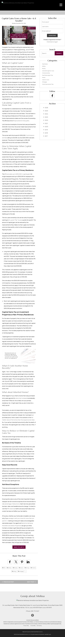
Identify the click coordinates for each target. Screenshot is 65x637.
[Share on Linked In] (28, 562)
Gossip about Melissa (32, 596)
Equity (21, 567)
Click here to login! (52, 42)
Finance (34, 567)
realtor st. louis (45, 79)
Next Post (31, 582)
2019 (46, 130)
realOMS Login (48, 634)
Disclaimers (41, 634)
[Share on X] (16, 562)
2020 (46, 127)
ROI (4, 567)
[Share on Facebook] (10, 562)
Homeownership (46, 73)
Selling (14, 571)
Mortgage (21, 571)
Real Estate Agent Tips (47, 75)
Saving (27, 567)
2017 (46, 136)
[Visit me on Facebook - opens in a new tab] (52, 95)
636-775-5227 (35, 611)
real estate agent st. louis (48, 70)
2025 (46, 111)
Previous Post (8, 582)
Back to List (18, 547)
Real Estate (45, 64)
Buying (15, 567)
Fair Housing (39, 625)
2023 (46, 117)
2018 (46, 133)
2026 (46, 108)
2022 (46, 120)
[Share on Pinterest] (22, 562)
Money (9, 567)
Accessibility (33, 625)
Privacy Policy (26, 625)
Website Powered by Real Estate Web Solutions (32, 631)
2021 (46, 123)
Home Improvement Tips (47, 84)
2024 (46, 114)
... (25, 571)
